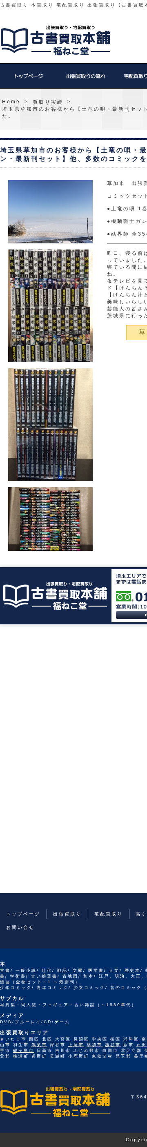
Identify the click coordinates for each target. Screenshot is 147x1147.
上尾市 (76, 1044)
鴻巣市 (39, 1044)
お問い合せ (20, 927)
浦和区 (131, 1039)
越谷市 (113, 1044)
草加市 (94, 1044)
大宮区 (63, 1039)
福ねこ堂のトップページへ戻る (55, 40)
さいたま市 (13, 1039)
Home (11, 102)
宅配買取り (108, 913)
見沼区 (81, 1039)
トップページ (28, 80)
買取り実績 (48, 102)
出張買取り (85, 80)
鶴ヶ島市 (23, 1050)
